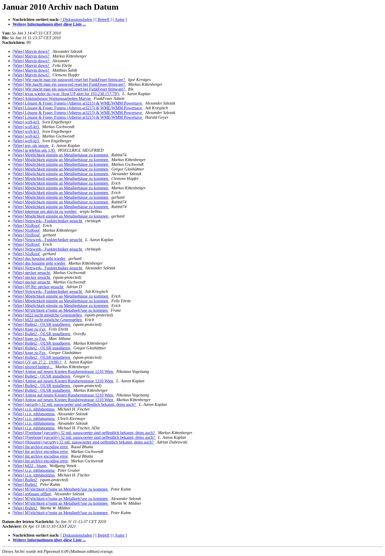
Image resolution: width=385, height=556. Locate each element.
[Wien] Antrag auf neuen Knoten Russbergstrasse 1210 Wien (63, 371)
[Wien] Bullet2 (25, 480)
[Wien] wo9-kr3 (26, 122)
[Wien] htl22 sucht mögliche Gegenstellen (48, 315)
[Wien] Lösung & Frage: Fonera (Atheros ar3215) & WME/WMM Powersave (78, 103)
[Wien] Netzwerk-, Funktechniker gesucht (48, 221)
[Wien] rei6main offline (32, 494)
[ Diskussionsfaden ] (77, 19)
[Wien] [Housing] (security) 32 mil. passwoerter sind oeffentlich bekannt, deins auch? (84, 442)
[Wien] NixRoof (27, 225)
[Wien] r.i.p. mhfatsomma (34, 409)
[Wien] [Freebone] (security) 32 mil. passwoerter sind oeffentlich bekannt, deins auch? (84, 432)
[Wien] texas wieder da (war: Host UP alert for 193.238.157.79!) (66, 94)
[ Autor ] (120, 19)
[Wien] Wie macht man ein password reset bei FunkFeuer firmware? (69, 79)
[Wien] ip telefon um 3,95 (34, 150)
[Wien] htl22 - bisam (30, 465)
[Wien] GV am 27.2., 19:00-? (37, 362)
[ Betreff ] (103, 19)
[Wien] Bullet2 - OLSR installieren (42, 324)
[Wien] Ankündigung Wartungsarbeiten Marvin (52, 98)
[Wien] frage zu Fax (30, 329)
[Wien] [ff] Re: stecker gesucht (38, 287)
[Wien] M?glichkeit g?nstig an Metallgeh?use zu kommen (61, 310)
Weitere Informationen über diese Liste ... (49, 24)
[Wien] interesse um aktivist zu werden (45, 211)
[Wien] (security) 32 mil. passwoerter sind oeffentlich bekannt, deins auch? (75, 404)
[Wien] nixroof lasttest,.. (33, 367)
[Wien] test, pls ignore (31, 145)
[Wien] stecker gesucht (32, 272)
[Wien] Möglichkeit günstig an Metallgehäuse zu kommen (61, 155)
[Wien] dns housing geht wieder (39, 258)
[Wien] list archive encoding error (41, 447)
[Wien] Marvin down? (31, 51)
